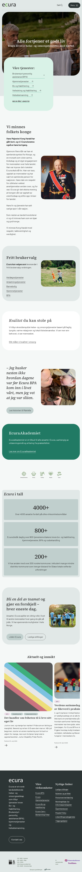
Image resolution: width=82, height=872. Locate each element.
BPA (8, 295)
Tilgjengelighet (61, 821)
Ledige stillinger (35, 637)
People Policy (60, 813)
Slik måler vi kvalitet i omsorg (22, 342)
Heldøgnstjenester (15, 277)
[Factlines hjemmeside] (72, 863)
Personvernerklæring (64, 797)
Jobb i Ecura (15, 637)
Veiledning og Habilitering (24, 90)
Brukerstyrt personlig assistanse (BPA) (22, 75)
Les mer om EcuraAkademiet (22, 451)
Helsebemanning (20, 95)
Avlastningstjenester (16, 282)
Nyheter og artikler (63, 793)
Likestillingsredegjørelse (65, 817)
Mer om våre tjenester (20, 101)
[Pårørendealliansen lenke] (72, 860)
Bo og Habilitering (20, 86)
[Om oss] (41, 475)
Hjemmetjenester (20, 81)
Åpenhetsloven (61, 809)
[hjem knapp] (9, 5)
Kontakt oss (16, 839)
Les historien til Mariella (20, 410)
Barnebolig (11, 286)
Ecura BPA (39, 793)
